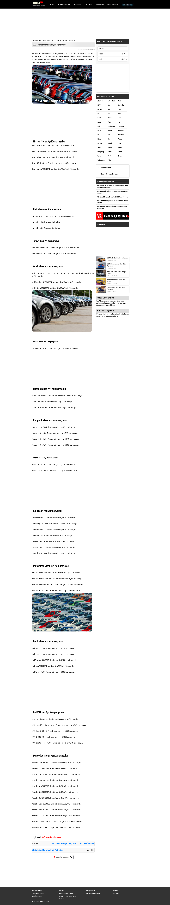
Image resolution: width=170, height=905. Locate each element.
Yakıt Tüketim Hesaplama (93, 893)
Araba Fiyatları (100, 4)
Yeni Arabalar (89, 4)
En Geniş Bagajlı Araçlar (66, 893)
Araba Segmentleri (106, 168)
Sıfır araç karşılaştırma (51, 837)
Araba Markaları (77, 4)
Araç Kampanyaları (44, 40)
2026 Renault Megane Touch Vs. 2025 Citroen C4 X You (112, 197)
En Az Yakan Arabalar (65, 899)
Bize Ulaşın (116, 893)
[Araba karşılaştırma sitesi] (112, 219)
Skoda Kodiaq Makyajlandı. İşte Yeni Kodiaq (47, 850)
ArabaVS (34, 40)
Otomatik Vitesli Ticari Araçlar (67, 896)
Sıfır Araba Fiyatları (105, 310)
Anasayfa (52, 4)
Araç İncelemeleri (37, 896)
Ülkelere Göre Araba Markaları (109, 174)
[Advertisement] (82, 23)
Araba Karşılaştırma (64, 4)
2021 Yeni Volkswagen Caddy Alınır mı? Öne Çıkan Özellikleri (73, 843)
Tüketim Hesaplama (112, 4)
